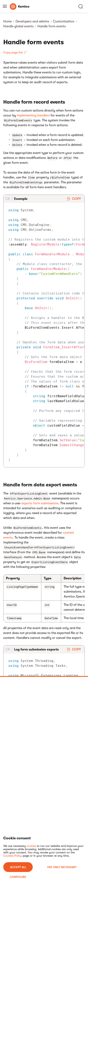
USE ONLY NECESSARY (62, 867)
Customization (63, 21)
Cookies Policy (12, 855)
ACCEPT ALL (18, 867)
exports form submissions (39, 503)
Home (7, 21)
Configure (18, 876)
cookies (31, 845)
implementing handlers (33, 115)
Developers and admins (32, 21)
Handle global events (18, 26)
